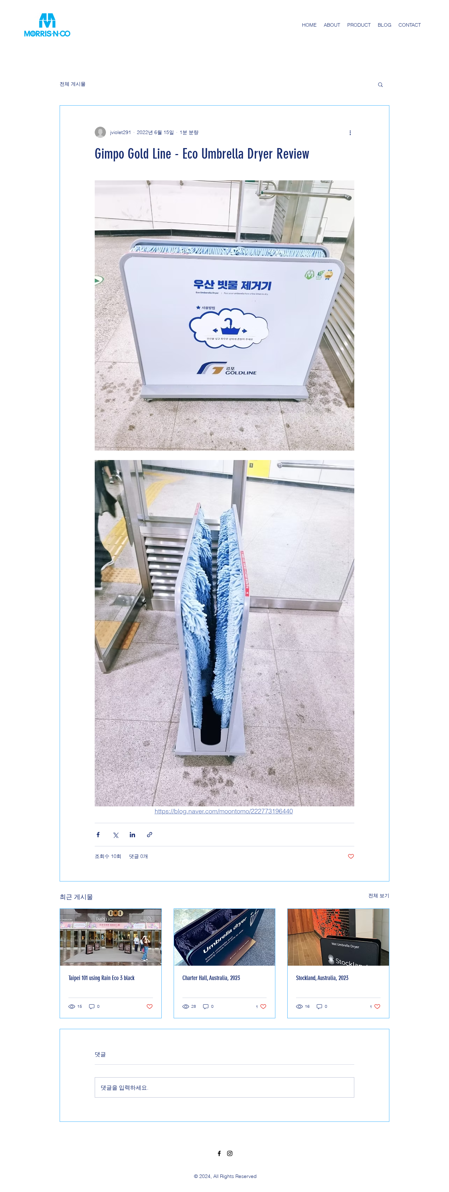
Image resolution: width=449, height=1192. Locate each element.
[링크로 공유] (149, 834)
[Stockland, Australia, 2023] (338, 937)
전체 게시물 (73, 84)
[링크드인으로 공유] (132, 834)
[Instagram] (229, 1153)
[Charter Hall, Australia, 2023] (224, 937)
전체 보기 (378, 895)
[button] (380, 84)
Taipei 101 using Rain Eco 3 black (101, 978)
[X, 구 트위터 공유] (115, 834)
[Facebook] (219, 1153)
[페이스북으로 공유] (98, 834)
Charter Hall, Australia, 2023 (211, 978)
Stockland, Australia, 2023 (322, 978)
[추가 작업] (350, 132)
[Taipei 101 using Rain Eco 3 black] (110, 937)
